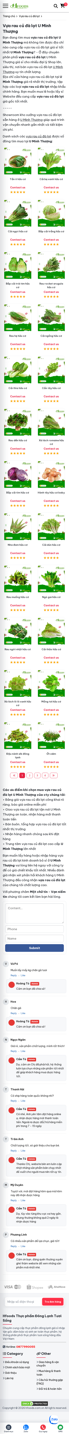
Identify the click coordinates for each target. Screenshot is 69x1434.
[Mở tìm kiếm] (56, 6)
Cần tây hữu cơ (51, 388)
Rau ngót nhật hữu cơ (18, 649)
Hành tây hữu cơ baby (51, 492)
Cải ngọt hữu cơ (17, 231)
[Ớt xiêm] (51, 736)
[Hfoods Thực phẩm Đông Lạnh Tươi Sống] (20, 6)
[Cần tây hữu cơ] (51, 370)
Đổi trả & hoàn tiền (50, 1388)
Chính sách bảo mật (17, 1367)
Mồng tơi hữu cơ (51, 701)
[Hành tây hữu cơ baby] (51, 475)
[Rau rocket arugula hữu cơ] (51, 266)
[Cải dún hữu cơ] (51, 527)
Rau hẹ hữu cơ (17, 335)
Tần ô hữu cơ (18, 179)
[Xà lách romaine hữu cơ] (51, 422)
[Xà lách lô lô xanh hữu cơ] (17, 683)
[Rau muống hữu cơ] (17, 579)
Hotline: (20, 1346)
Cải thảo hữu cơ (51, 649)
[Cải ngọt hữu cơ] (17, 213)
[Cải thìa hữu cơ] (17, 370)
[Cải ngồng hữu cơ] (51, 318)
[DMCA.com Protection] (34, 1403)
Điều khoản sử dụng (17, 1362)
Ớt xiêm (51, 753)
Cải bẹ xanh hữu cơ (51, 179)
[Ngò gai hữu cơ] (51, 579)
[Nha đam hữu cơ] (17, 527)
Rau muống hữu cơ (17, 597)
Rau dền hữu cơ (17, 440)
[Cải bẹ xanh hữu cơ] (51, 161)
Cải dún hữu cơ (51, 544)
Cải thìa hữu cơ (17, 388)
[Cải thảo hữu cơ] (51, 631)
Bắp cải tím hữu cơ (17, 492)
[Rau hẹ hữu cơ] (17, 318)
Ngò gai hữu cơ (51, 597)
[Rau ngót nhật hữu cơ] (17, 631)
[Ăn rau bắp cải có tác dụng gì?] (51, 213)
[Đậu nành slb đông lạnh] (17, 736)
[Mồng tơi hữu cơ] (51, 683)
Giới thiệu (11, 1372)
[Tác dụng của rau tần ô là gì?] (17, 161)
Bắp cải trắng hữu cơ (51, 231)
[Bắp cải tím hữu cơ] (17, 475)
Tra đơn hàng (53, 1301)
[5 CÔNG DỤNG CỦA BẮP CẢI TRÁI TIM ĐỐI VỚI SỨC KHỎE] (17, 266)
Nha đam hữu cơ (18, 544)
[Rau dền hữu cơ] (17, 422)
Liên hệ (9, 1378)
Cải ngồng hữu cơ (51, 335)
